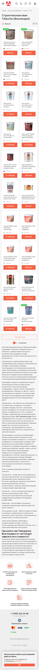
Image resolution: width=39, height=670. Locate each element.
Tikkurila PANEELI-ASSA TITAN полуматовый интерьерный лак (10, 258)
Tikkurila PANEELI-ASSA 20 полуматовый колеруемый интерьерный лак (28, 258)
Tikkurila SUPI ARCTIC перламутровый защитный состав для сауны (28, 289)
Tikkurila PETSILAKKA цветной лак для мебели (9, 289)
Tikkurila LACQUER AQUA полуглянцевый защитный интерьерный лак (10, 74)
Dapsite (25, 645)
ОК (19, 665)
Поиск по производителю (15, 10)
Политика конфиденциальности (19, 639)
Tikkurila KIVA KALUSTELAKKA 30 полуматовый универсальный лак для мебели (9, 135)
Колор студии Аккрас (8, 4)
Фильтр (8, 24)
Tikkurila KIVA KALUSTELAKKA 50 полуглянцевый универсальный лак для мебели (27, 105)
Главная (4, 10)
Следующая (22, 343)
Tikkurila (25, 10)
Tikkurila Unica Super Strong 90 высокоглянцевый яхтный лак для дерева (28, 319)
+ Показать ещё (19, 337)
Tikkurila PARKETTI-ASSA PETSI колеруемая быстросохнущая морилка (28, 166)
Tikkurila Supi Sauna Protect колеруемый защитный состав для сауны (9, 43)
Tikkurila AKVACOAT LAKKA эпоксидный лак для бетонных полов (10, 197)
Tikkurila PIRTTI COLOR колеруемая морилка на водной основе (10, 166)
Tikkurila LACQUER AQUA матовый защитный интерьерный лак (27, 43)
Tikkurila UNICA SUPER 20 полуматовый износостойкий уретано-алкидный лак (10, 319)
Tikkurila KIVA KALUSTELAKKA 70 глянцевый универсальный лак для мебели (27, 74)
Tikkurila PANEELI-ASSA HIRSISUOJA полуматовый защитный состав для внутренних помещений (10, 227)
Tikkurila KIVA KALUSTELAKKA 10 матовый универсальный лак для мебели (9, 105)
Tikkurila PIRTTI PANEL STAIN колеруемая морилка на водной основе (28, 135)
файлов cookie (17, 661)
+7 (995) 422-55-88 (19, 613)
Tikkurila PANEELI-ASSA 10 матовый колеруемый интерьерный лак (28, 227)
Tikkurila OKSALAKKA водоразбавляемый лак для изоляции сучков (28, 197)
